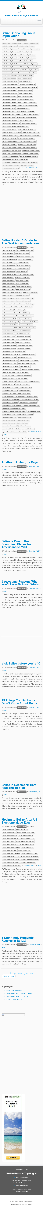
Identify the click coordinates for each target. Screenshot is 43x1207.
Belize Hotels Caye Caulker (10, 274)
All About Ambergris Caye (20, 462)
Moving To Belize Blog (8, 829)
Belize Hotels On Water (25, 325)
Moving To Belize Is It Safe (27, 838)
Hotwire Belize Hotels (26, 387)
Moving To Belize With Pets (28, 862)
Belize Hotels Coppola (8, 280)
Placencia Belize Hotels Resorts (28, 402)
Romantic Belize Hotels (9, 414)
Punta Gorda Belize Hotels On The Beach (14, 408)
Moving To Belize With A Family (11, 856)
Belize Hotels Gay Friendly (30, 292)
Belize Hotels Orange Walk (10, 328)
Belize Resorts (22, 40)
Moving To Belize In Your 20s (10, 838)
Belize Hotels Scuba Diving (25, 345)
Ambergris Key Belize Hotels (25, 250)
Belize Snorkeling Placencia (10, 93)
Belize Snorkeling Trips (9, 117)
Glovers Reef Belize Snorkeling (27, 141)
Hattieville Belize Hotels (23, 384)
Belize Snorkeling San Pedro (25, 99)
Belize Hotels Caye (22, 271)
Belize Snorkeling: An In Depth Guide (18, 34)
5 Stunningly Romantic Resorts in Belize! (18, 939)
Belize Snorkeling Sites (9, 108)
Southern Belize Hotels (9, 423)
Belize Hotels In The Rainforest (11, 307)
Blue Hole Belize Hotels (9, 372)
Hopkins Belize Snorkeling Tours (27, 144)
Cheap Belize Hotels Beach (23, 375)
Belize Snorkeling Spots (23, 108)
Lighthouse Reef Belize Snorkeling (12, 147)
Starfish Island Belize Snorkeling (29, 156)
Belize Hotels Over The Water (27, 328)
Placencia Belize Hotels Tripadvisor (12, 405)
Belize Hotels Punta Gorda (22, 334)
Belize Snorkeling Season (9, 102)
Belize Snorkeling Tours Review (25, 111)
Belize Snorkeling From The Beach (12, 73)
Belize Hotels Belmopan (23, 265)
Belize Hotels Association (25, 259)
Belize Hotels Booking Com (21, 268)
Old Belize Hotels (20, 396)
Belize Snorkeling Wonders (29, 123)
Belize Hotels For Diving (9, 286)
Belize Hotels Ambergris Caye (25, 256)
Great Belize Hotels (34, 381)
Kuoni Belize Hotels (24, 390)
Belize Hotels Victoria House (10, 360)
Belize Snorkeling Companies (10, 61)
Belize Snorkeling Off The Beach (11, 87)
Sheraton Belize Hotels (23, 420)
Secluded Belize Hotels (9, 420)
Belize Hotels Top (20, 351)
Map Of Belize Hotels (8, 396)
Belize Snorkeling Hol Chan (10, 76)
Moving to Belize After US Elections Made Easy (19, 821)
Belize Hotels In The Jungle (26, 304)
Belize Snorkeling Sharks (9, 105)
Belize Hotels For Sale (8, 289)
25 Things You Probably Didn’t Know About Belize (19, 701)
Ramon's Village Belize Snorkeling (12, 153)
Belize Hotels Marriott (8, 316)
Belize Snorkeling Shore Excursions (27, 105)
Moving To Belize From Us (25, 835)
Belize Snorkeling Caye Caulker (27, 58)
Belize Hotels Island (26, 307)
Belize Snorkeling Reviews (25, 96)
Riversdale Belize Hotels (33, 411)
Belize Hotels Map (24, 313)
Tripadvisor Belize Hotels (24, 426)
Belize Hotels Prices (8, 334)
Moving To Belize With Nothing (11, 862)
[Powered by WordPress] (32, 1201)
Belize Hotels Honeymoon (22, 295)
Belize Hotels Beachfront (21, 262)
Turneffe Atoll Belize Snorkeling (11, 165)
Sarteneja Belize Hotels (24, 417)
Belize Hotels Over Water (9, 331)
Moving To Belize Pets (8, 841)
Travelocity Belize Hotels (9, 426)
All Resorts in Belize (21, 1191)
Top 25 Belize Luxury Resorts (17, 996)
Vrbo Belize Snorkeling (27, 165)
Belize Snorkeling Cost (26, 61)
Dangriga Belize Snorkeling (10, 141)
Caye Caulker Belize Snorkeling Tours (30, 135)
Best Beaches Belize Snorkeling (27, 129)
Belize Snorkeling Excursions (10, 67)
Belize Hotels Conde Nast (22, 277)
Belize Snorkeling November (10, 84)
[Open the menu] (39, 21)
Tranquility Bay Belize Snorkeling (11, 162)
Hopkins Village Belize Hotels (10, 387)
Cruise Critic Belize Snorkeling (26, 138)
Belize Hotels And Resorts (10, 259)
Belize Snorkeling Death (30, 64)
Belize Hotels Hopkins (8, 298)
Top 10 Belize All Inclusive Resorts (19, 993)
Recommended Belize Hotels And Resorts (14, 411)
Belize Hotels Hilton (8, 295)
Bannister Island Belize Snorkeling (12, 43)
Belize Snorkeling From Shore (30, 70)
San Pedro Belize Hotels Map (25, 414)
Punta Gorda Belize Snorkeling (30, 150)
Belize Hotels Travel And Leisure (11, 354)
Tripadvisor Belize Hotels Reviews (12, 429)
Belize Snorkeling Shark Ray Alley (27, 102)
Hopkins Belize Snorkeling (10, 144)
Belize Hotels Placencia (24, 331)
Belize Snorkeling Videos (25, 120)
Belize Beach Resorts (14, 999)
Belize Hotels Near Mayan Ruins (24, 316)
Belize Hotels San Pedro (9, 345)
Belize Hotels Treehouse (28, 354)
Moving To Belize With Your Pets (11, 865)
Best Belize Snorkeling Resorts (31, 132)
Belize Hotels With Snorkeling (10, 366)
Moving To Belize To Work (9, 850)
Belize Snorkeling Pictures (25, 90)
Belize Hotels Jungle (19, 310)
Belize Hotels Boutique (9, 271)
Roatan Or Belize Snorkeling (30, 153)
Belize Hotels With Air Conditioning (29, 360)
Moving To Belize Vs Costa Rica (11, 853)
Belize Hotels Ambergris (9, 256)
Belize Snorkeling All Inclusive (26, 46)
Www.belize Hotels (21, 432)
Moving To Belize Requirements (11, 847)
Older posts (8, 976)
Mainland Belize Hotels (24, 393)
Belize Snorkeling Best (25, 52)
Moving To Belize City (22, 829)
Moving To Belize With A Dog (29, 853)
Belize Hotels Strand (8, 351)
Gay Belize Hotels (22, 381)
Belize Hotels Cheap (8, 277)
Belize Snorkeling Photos (9, 90)
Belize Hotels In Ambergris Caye (25, 298)
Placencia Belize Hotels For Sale (29, 399)
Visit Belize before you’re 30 (21, 663)
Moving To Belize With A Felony (29, 856)
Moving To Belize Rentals (27, 844)
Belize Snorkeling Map (25, 82)
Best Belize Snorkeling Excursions (12, 132)
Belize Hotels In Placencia (23, 301)
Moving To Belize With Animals (11, 859)
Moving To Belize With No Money (30, 859)
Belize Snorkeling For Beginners (11, 70)
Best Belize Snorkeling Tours (10, 135)
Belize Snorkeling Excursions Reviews (30, 67)
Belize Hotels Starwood (23, 348)
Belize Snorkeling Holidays (26, 76)
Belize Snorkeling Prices (25, 93)
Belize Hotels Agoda (8, 253)
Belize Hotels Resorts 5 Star (23, 339)
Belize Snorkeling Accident (10, 46)
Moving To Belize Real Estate (10, 844)
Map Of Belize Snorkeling (30, 147)
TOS (26, 1169)
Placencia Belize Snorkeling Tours (12, 150)
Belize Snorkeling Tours (9, 111)
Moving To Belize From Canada (25, 832)
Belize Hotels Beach (8, 262)
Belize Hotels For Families (24, 286)
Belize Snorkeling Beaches (10, 52)
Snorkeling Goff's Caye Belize (10, 156)
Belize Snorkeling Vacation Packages (26, 117)
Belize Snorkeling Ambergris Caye (12, 49)
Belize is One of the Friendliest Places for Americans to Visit (16, 544)
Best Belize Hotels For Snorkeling (30, 369)
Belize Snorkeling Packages (29, 87)
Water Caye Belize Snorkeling (11, 168)
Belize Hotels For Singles (23, 289)
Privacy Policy (19, 1169)
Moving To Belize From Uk (10, 835)
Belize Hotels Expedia (8, 283)
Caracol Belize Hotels (8, 375)
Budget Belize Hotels (22, 372)
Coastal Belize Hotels (8, 378)
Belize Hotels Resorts (8, 339)
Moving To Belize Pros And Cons (25, 841)
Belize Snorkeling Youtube (10, 129)
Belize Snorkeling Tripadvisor (31, 114)
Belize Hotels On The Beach (30, 322)
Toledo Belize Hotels (22, 423)
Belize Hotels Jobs (7, 310)
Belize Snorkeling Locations (10, 82)
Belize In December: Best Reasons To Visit (19, 786)
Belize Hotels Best (7, 268)
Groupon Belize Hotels (9, 384)
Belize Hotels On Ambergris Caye (12, 322)
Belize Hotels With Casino (9, 363)
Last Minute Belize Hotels (9, 393)
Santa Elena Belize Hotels (10, 417)
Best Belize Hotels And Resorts (11, 369)
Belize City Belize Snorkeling (30, 43)
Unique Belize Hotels (28, 429)
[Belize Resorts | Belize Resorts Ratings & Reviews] (21, 7)
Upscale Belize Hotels (8, 432)
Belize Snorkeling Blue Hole (27, 55)
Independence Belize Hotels (10, 390)
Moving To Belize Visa (24, 850)
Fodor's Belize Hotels (21, 378)
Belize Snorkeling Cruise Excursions (12, 64)
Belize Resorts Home (14, 990)
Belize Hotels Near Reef (9, 319)
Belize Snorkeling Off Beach (27, 84)
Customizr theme (26, 1204)
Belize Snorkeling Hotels (9, 79)
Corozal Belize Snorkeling (9, 138)
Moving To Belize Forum (9, 832)
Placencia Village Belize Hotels (31, 405)
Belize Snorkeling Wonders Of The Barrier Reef (15, 126)
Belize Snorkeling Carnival (10, 58)
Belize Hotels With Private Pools (26, 363)
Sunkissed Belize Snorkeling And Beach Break (15, 159)
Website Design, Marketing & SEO (21, 1189)
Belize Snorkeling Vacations (10, 120)
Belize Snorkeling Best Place (10, 55)
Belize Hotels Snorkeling (9, 348)
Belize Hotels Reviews (8, 342)
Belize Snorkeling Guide (29, 73)
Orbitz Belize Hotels (32, 396)
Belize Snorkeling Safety (9, 99)
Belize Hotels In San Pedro (10, 304)
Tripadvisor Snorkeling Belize (29, 162)
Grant (37, 168)
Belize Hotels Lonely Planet (10, 313)
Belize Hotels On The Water (10, 325)
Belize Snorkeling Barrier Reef (31, 49)
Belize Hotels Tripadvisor (9, 357)
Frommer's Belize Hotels (9, 381)
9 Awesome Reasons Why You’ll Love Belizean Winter (21, 582)
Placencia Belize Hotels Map (10, 402)
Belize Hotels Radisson (9, 337)
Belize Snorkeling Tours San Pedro (12, 114)
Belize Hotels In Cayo (8, 301)
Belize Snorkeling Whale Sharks (11, 123)
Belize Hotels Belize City (9, 265)
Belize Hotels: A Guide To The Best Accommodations (21, 241)
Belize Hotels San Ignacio (23, 342)
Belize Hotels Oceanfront (24, 319)
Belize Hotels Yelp (25, 366)
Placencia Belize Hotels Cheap (11, 399)
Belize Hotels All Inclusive (22, 253)
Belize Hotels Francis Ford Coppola (12, 292)
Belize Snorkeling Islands (24, 79)
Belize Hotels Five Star (22, 283)
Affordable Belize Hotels (9, 250)
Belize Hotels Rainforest (23, 337)
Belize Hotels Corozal (22, 280)
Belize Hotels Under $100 (24, 357)
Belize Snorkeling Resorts (9, 96)
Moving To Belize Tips (27, 847)
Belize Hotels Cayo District (26, 274)
